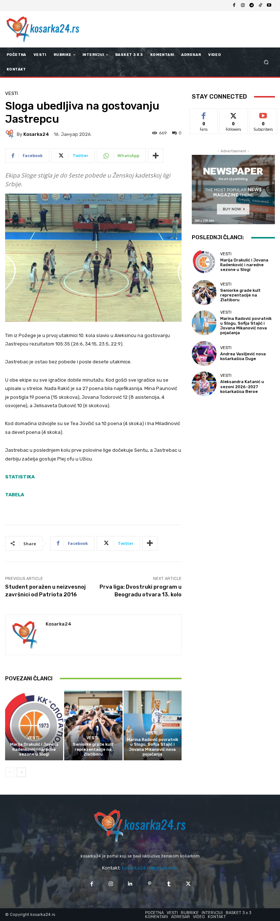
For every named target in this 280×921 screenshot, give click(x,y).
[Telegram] (251, 5)
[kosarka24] (11, 134)
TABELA (14, 494)
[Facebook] (234, 5)
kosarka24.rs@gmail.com (150, 868)
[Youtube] (269, 5)
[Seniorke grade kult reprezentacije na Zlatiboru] (93, 725)
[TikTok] (260, 5)
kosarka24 (36, 134)
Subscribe (263, 114)
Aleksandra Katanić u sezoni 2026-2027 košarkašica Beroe (242, 386)
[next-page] (21, 772)
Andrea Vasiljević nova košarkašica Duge (243, 356)
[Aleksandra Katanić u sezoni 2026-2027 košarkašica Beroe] (204, 383)
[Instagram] (242, 5)
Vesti (11, 93)
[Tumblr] (169, 884)
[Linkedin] (130, 884)
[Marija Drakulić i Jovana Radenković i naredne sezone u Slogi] (34, 725)
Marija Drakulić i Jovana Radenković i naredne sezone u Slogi (34, 749)
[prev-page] (9, 772)
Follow (233, 114)
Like (204, 114)
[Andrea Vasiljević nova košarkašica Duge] (204, 353)
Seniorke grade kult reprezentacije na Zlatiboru (93, 749)
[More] (155, 155)
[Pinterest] (150, 884)
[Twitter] (188, 884)
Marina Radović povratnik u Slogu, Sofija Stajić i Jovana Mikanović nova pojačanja (152, 747)
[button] (266, 62)
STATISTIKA (20, 476)
